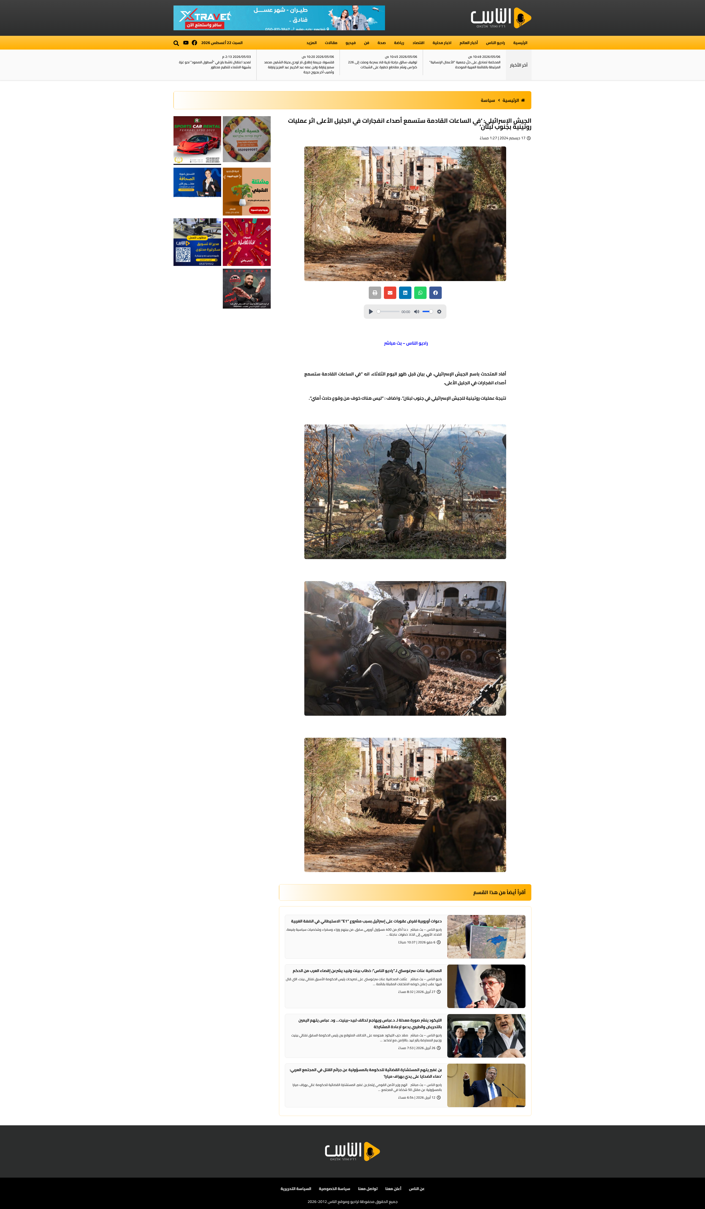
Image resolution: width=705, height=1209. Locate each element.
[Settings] (439, 311)
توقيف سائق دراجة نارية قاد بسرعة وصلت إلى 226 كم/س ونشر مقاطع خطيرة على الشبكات (382, 64)
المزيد (312, 42)
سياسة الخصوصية (334, 1188)
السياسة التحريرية (296, 1188)
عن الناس (417, 1188)
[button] (176, 43)
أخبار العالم (469, 42)
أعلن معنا (393, 1188)
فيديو (351, 42)
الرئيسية (520, 42)
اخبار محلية (442, 42)
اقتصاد (418, 42)
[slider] (388, 311)
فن (366, 42)
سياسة (488, 100)
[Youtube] (186, 42)
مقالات (331, 42)
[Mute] (416, 311)
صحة (382, 42)
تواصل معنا (368, 1188)
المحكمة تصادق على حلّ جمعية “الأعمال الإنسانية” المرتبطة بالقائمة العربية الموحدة (464, 64)
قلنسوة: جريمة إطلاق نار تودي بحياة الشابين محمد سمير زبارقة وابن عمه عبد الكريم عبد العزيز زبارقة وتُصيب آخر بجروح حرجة (299, 67)
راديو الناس (495, 42)
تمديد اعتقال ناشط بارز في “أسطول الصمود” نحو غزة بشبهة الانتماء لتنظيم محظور (215, 64)
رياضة (399, 42)
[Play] (371, 311)
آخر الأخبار (519, 65)
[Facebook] (194, 42)
